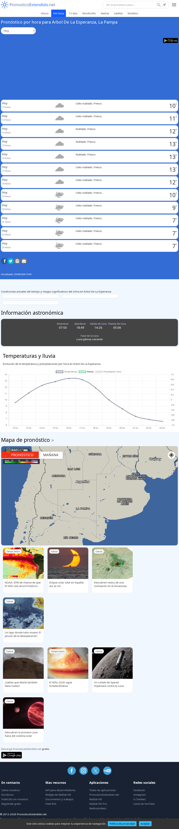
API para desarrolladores (60, 790)
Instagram (139, 794)
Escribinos (7, 794)
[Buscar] (159, 5)
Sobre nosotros (10, 790)
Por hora (58, 13)
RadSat (105, 13)
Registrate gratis (11, 803)
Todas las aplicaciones (102, 790)
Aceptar (145, 823)
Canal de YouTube (144, 803)
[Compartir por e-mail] (24, 261)
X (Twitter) (139, 799)
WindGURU (89, 13)
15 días (73, 13)
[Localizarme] (164, 5)
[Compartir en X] (11, 261)
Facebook (139, 790)
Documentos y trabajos (59, 799)
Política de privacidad (122, 823)
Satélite (118, 13)
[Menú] (174, 5)
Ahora (44, 13)
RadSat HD (95, 799)
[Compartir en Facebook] (4, 261)
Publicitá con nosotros (14, 799)
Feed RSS (50, 803)
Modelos (133, 13)
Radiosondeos (97, 808)
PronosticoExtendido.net (104, 794)
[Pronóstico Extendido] (28, 5)
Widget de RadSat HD (58, 794)
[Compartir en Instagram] (17, 261)
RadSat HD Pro (98, 803)
